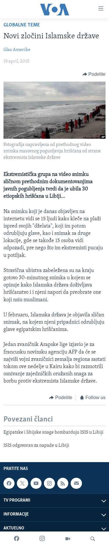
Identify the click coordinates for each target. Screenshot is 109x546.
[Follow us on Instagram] (49, 483)
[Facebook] (17, 538)
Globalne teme (21, 25)
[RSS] (62, 483)
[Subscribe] (76, 483)
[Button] (94, 74)
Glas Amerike (17, 50)
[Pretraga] (92, 538)
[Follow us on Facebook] (9, 483)
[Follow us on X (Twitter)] (22, 483)
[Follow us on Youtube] (36, 483)
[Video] (67, 538)
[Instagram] (42, 538)
